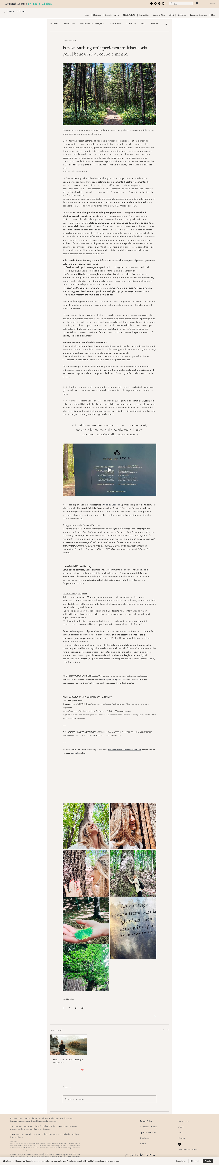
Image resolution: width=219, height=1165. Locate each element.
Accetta (208, 1161)
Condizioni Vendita (148, 1126)
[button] (197, 2)
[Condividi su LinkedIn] (76, 1008)
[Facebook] (155, 3)
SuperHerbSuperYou (141, 1155)
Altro (153, 23)
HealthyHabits (115, 23)
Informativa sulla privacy (110, 1161)
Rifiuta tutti (194, 1161)
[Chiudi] (215, 1161)
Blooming (59, 1126)
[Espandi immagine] (86, 826)
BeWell (51, 1126)
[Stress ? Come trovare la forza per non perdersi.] (68, 1045)
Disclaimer (145, 1138)
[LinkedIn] (159, 3)
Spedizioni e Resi (148, 1132)
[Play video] (109, 470)
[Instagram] (151, 3)
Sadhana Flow (69, 23)
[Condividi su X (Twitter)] (70, 1008)
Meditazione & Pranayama (92, 23)
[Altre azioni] (154, 40)
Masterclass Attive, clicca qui (48, 1118)
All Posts (54, 23)
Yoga (143, 23)
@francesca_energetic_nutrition (28, 1121)
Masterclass (183, 1121)
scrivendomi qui (29, 1129)
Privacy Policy (146, 1121)
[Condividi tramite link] (82, 1008)
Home (143, 1143)
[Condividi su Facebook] (64, 1008)
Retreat (181, 1138)
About (181, 1127)
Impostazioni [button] (181, 1161)
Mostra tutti (164, 1030)
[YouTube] (163, 3)
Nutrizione (131, 23)
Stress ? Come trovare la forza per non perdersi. (68, 1061)
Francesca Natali (17, 11)
